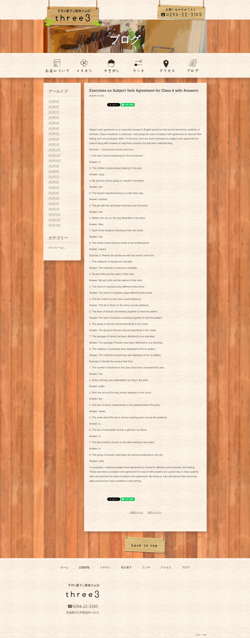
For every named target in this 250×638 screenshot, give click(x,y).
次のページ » (155, 512)
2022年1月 (53, 209)
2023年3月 (53, 133)
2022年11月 (54, 155)
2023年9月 (53, 101)
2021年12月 (54, 214)
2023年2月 (53, 139)
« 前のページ (136, 512)
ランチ (146, 567)
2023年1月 (53, 144)
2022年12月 (54, 150)
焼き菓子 (126, 567)
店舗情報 (84, 567)
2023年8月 (53, 106)
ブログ (185, 567)
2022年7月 (53, 176)
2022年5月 (53, 187)
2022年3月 (53, 198)
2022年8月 (53, 171)
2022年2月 (53, 203)
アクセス (165, 567)
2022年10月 (54, 160)
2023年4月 (53, 128)
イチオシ (105, 567)
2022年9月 (53, 166)
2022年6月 (53, 182)
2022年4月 (53, 193)
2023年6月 (53, 117)
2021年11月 (54, 220)
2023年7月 (53, 112)
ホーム (64, 567)
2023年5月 (53, 123)
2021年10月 (54, 225)
